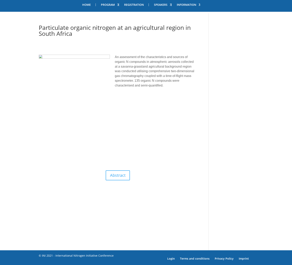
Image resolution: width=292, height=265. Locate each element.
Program (108, 4)
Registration (134, 4)
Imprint (244, 258)
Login (171, 258)
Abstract (118, 175)
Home (86, 4)
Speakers (160, 4)
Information (186, 4)
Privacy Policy (224, 258)
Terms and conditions (195, 258)
